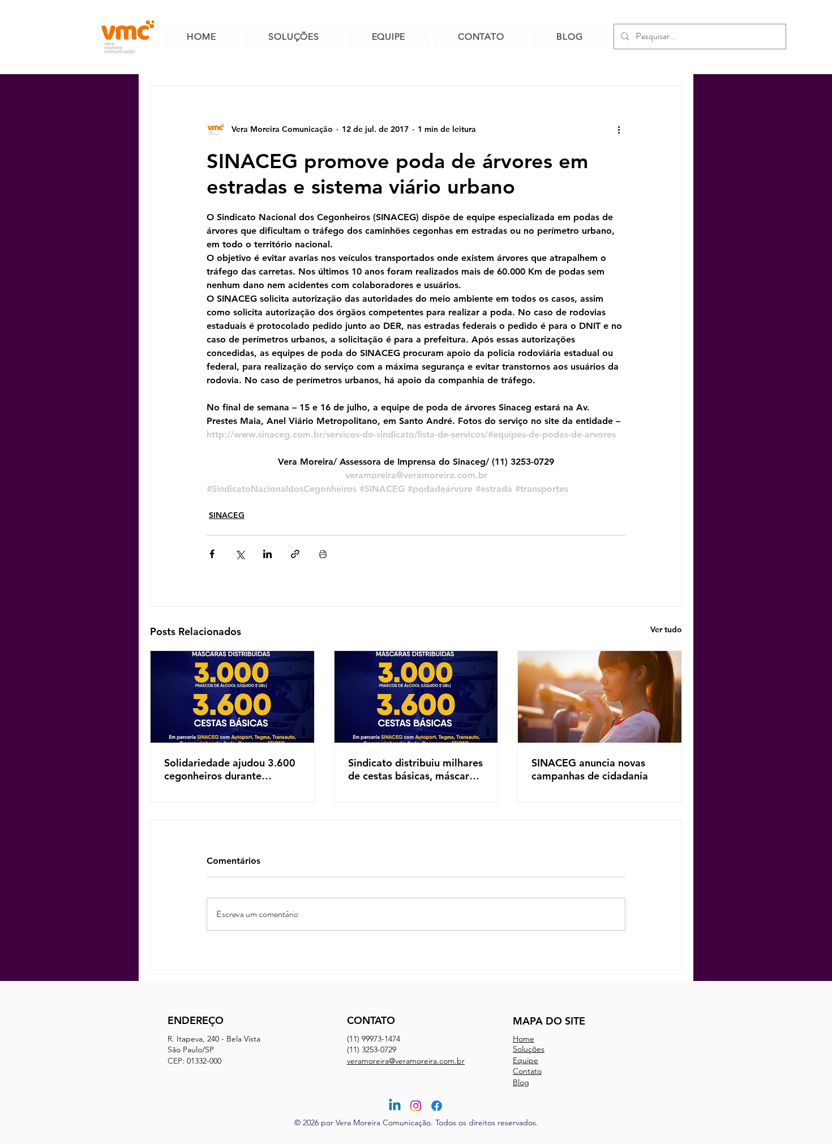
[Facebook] (437, 1106)
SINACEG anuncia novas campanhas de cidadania (589, 769)
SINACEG (227, 515)
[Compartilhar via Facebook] (212, 554)
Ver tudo (666, 629)
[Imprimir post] (323, 554)
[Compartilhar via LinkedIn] (267, 554)
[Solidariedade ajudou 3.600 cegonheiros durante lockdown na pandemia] (232, 697)
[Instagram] (416, 1106)
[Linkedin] (395, 1106)
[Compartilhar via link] (295, 554)
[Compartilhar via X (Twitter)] (239, 554)
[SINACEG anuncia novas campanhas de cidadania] (599, 697)
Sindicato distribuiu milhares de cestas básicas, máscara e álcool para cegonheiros (415, 769)
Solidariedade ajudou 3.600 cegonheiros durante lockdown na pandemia (229, 769)
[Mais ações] (618, 129)
